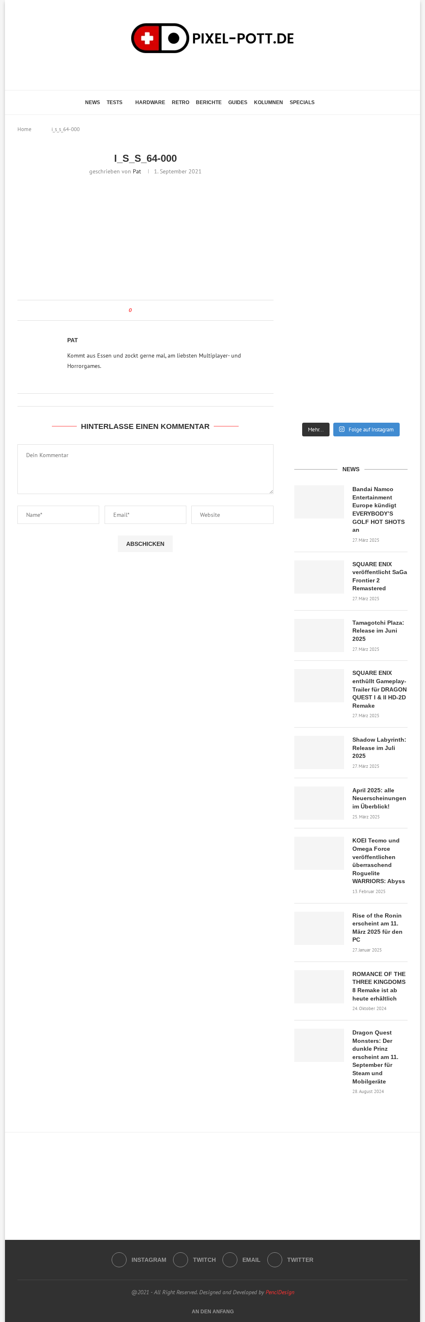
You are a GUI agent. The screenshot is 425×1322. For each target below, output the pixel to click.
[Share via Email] (156, 310)
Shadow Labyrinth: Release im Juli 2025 (379, 747)
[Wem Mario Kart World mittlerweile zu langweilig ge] (350, 178)
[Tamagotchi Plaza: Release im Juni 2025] (319, 635)
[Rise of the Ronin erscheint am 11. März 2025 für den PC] (319, 928)
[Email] (220, 70)
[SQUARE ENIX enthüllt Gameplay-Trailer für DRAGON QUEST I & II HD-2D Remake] (319, 685)
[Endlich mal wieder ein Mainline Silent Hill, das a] (390, 178)
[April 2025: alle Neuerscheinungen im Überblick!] (319, 803)
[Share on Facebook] (145, 310)
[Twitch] (209, 70)
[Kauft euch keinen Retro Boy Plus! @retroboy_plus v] (390, 252)
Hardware (150, 102)
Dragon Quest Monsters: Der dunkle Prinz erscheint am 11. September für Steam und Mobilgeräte (375, 1057)
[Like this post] (136, 310)
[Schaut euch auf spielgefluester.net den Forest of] (311, 182)
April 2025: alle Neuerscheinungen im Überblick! (379, 798)
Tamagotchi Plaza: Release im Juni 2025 (378, 630)
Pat (137, 171)
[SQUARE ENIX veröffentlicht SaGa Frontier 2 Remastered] (319, 577)
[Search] (336, 102)
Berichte (209, 102)
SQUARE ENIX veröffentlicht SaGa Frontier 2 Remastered (379, 576)
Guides (237, 102)
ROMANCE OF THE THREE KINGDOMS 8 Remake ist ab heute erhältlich (378, 986)
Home (24, 129)
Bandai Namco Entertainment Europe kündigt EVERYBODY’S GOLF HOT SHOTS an (378, 509)
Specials (302, 102)
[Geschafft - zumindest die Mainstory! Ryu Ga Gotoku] (350, 318)
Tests (114, 102)
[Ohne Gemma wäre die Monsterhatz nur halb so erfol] (390, 384)
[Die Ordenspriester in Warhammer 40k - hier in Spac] (311, 384)
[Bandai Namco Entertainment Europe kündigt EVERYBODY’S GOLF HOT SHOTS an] (319, 502)
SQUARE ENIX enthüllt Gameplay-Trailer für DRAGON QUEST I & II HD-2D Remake (379, 689)
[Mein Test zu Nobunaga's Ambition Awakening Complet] (350, 252)
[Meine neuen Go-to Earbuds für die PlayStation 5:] (350, 384)
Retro (180, 102)
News (92, 102)
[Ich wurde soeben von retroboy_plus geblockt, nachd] (311, 252)
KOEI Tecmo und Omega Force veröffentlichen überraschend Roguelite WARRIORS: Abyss (378, 860)
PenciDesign (280, 1292)
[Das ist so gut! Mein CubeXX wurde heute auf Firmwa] (311, 318)
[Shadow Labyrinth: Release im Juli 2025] (319, 752)
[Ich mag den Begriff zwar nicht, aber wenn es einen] (390, 318)
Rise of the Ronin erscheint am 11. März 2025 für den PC (377, 927)
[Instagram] (197, 70)
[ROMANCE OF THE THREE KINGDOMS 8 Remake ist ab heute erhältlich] (319, 986)
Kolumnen (268, 102)
